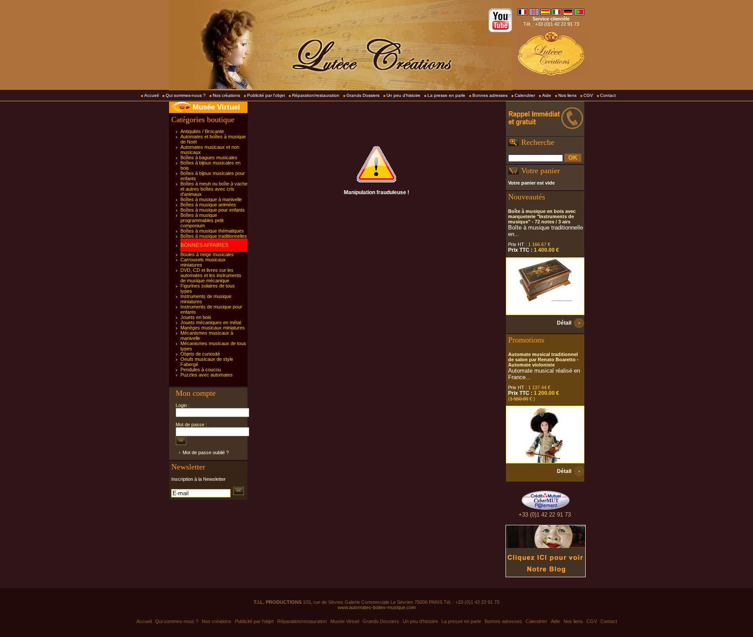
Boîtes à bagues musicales (208, 157)
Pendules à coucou (200, 369)
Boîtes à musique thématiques (212, 230)
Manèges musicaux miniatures (212, 327)
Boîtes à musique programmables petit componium (202, 220)
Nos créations (226, 95)
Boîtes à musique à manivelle (211, 199)
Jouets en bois (195, 317)
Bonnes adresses (490, 95)
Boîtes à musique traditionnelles (213, 236)
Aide (546, 95)
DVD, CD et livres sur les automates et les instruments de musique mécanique (210, 275)
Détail (564, 323)
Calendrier (525, 95)
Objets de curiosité (200, 353)
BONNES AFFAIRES (204, 245)
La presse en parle (446, 95)
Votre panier (540, 170)
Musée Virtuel (216, 107)
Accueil (151, 95)
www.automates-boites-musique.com (377, 607)
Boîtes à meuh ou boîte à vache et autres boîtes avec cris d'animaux (214, 189)
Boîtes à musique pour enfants (212, 209)
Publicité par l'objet (266, 95)
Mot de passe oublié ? (206, 452)
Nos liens (567, 95)
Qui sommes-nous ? (186, 95)
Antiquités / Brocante (202, 131)
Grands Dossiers (363, 95)
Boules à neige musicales (207, 254)
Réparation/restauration (315, 95)
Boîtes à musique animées (208, 204)
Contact (608, 95)
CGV (588, 95)
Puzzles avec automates (206, 374)
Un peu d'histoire (404, 95)
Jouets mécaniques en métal (210, 322)
